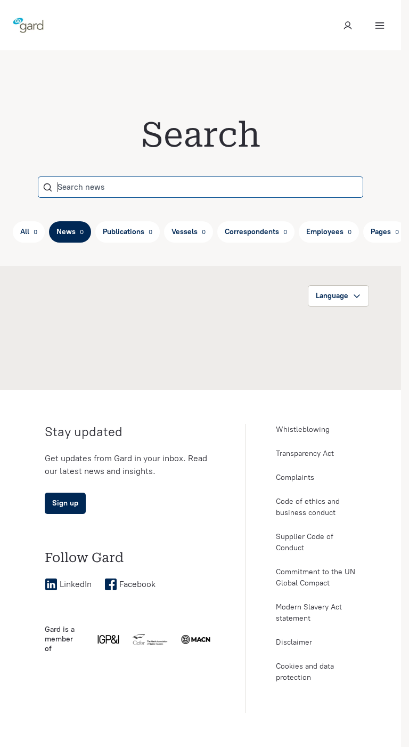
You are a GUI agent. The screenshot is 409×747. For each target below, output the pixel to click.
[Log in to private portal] (347, 25)
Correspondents (256, 231)
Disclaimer (294, 642)
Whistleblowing (303, 429)
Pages (385, 231)
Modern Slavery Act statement (309, 613)
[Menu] (379, 25)
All (28, 231)
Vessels (188, 231)
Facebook (137, 584)
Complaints (295, 477)
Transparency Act (305, 453)
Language (332, 295)
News (70, 231)
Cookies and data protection (305, 672)
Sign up (65, 503)
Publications (127, 231)
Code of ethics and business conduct (308, 507)
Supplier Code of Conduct (304, 542)
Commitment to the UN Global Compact (315, 577)
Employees (328, 231)
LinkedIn (76, 584)
